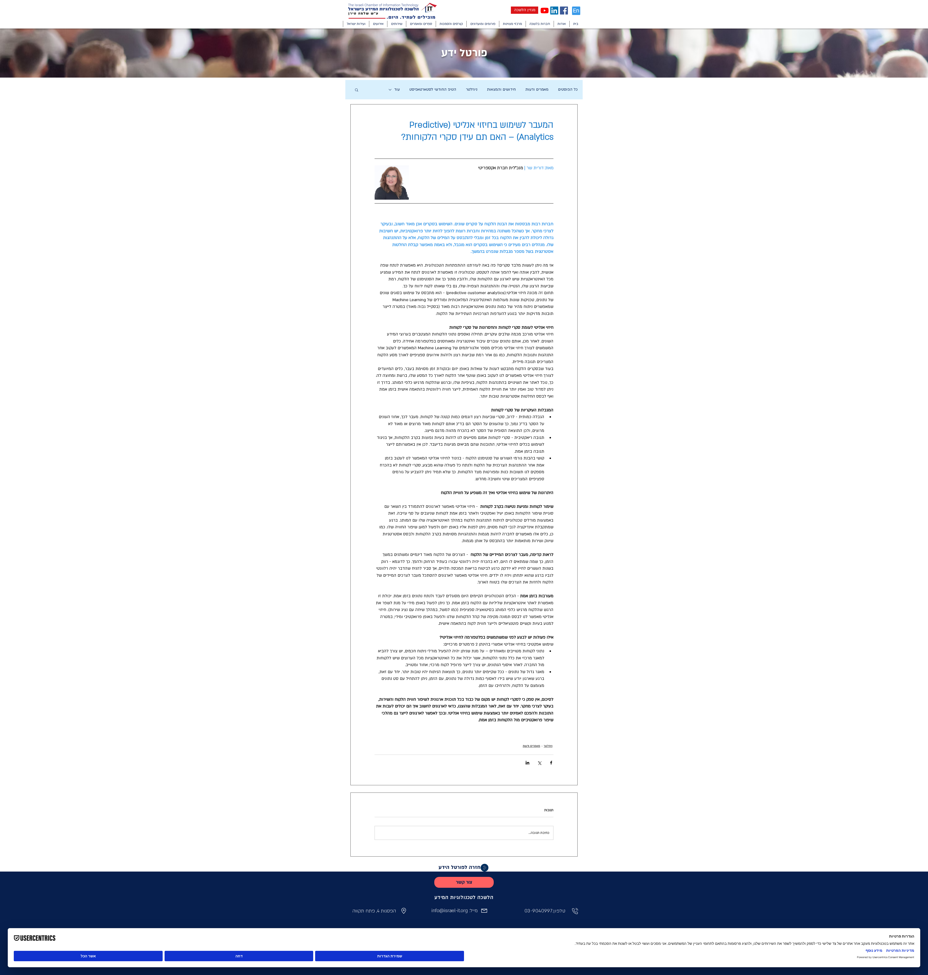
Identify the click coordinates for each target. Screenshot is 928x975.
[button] (561, 24)
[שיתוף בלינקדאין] (527, 762)
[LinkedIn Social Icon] (554, 11)
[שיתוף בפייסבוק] (551, 762)
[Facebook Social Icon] (564, 11)
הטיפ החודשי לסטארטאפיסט (432, 89)
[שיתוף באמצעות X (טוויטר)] (539, 762)
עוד (397, 89)
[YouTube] (545, 11)
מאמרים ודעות (536, 89)
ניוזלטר (471, 89)
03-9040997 (538, 911)
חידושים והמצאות (501, 89)
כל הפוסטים (568, 89)
